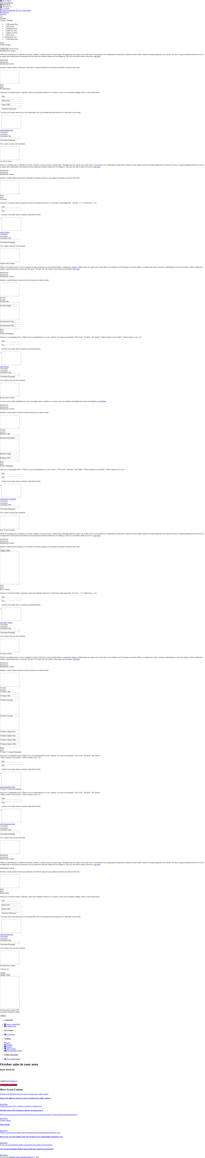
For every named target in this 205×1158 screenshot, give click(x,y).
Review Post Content (7, 398)
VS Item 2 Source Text (7, 736)
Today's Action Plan (8, 10)
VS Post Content (5, 654)
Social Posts (10, 1034)
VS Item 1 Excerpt (6, 700)
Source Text (6, 100)
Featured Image (5, 45)
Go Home (5, 8)
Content (2, 973)
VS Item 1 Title (5, 692)
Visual (3, 550)
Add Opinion (4, 367)
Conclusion (4, 132)
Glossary (9, 1047)
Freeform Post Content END (9, 1010)
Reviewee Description (7, 438)
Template (3, 18)
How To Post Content (7, 530)
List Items (3, 199)
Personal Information (13, 1059)
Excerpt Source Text (7, 321)
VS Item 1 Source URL (8, 740)
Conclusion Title (5, 136)
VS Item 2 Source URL (8, 744)
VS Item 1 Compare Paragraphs (10, 752)
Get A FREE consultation (8, 1085)
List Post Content (6, 161)
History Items (4, 893)
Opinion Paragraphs (6, 333)
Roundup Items (5, 89)
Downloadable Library (14, 1051)
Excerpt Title (4, 301)
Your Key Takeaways (9, 109)
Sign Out (5, 12)
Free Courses (11, 1049)
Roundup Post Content (7, 51)
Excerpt (2, 297)
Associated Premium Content (10, 1012)
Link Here (97, 56)
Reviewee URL (5, 458)
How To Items (5, 589)
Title (3, 96)
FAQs (8, 1043)
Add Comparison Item (7, 787)
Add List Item (4, 232)
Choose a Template (6, 20)
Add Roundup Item (6, 130)
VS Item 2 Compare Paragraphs (10, 789)
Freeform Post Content (7, 965)
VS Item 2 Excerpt (6, 716)
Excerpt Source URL (7, 325)
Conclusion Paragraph (7, 140)
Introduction (4, 60)
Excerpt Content (5, 305)
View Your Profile (24, 10)
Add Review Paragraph (8, 499)
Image (2, 43)
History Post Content (7, 859)
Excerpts (3, 688)
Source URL (6, 105)
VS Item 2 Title (5, 696)
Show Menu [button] (6, 1)
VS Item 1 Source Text (7, 731)
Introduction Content (7, 64)
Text (3, 211)
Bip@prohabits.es (11, 1081)
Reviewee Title (5, 434)
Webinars (9, 1045)
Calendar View (11, 1026)
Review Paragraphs (6, 466)
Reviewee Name (5, 454)
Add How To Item (6, 623)
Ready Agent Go (27, 1157)
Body (2, 85)
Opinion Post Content (7, 263)
